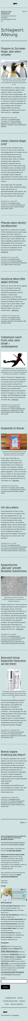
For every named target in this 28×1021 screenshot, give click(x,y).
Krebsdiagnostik (18, 959)
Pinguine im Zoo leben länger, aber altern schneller (13, 51)
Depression (10, 948)
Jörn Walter (12, 959)
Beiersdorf (3, 735)
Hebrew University (12, 550)
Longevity (16, 206)
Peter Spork (4, 965)
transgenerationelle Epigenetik (12, 972)
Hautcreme (6, 737)
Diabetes (18, 121)
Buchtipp (16, 491)
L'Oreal (11, 737)
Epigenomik (18, 641)
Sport (22, 412)
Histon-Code (21, 957)
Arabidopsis (19, 261)
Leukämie (12, 961)
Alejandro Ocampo (16, 489)
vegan (7, 806)
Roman (2, 493)
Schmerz (9, 322)
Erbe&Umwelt (21, 954)
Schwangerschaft (11, 967)
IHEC (2, 959)
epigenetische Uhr (5, 123)
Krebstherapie (5, 961)
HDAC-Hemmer (9, 957)
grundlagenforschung (14, 119)
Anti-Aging (3, 491)
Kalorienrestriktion (5, 804)
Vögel (15, 124)
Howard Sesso (9, 206)
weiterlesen (15, 112)
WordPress (16, 1015)
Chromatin (4, 948)
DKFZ (20, 639)
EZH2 (25, 954)
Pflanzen (11, 264)
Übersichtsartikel (17, 974)
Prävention (19, 123)
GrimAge (3, 206)
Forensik (5, 550)
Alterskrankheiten (15, 638)
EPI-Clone (12, 641)
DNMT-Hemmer (21, 951)
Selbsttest (17, 412)
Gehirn (2, 956)
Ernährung (19, 802)
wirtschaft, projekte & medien (16, 487)
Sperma (16, 967)
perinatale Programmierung (19, 963)
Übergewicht (11, 124)
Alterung (13, 121)
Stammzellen (21, 643)
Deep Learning (4, 548)
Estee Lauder (22, 735)
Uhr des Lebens (9, 507)
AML (12, 946)
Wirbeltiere (3, 126)
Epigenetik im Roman (12, 428)
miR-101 (15, 321)
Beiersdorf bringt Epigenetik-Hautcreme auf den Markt (13, 660)
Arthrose (18, 319)
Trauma (3, 974)
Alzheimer (9, 946)
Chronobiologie (23, 547)
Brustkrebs (15, 946)
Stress (9, 969)
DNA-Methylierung (14, 262)
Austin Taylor (10, 491)
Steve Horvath (4, 208)
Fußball (2, 412)
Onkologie (10, 963)
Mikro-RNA (10, 321)
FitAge (21, 410)
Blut (17, 639)
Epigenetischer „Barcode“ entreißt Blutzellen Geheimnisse (14, 567)
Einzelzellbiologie (5, 641)
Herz (15, 956)
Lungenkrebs (22, 961)
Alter (12, 547)
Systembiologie (13, 969)
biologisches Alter (5, 262)
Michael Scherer (14, 643)
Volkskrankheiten (22, 124)
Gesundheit (13, 123)
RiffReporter (4, 124)
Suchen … (4, 978)
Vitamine (11, 208)
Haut (2, 737)
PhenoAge (21, 206)
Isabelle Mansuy (6, 959)
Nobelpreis (20, 321)
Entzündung (4, 321)
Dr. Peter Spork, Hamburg (14, 850)
